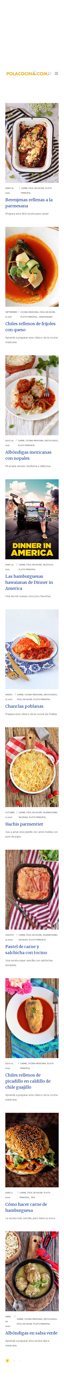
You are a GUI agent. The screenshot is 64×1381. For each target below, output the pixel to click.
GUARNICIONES (50, 812)
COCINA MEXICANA (29, 312)
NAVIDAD (23, 817)
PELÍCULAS (48, 564)
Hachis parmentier (24, 824)
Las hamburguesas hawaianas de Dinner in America (29, 582)
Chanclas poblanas (24, 706)
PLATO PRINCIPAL (29, 317)
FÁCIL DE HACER (36, 188)
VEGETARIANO (46, 317)
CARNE (24, 188)
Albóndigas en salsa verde (31, 1333)
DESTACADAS (51, 440)
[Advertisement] (32, 34)
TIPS (33, 1197)
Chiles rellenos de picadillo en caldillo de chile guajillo (27, 1081)
